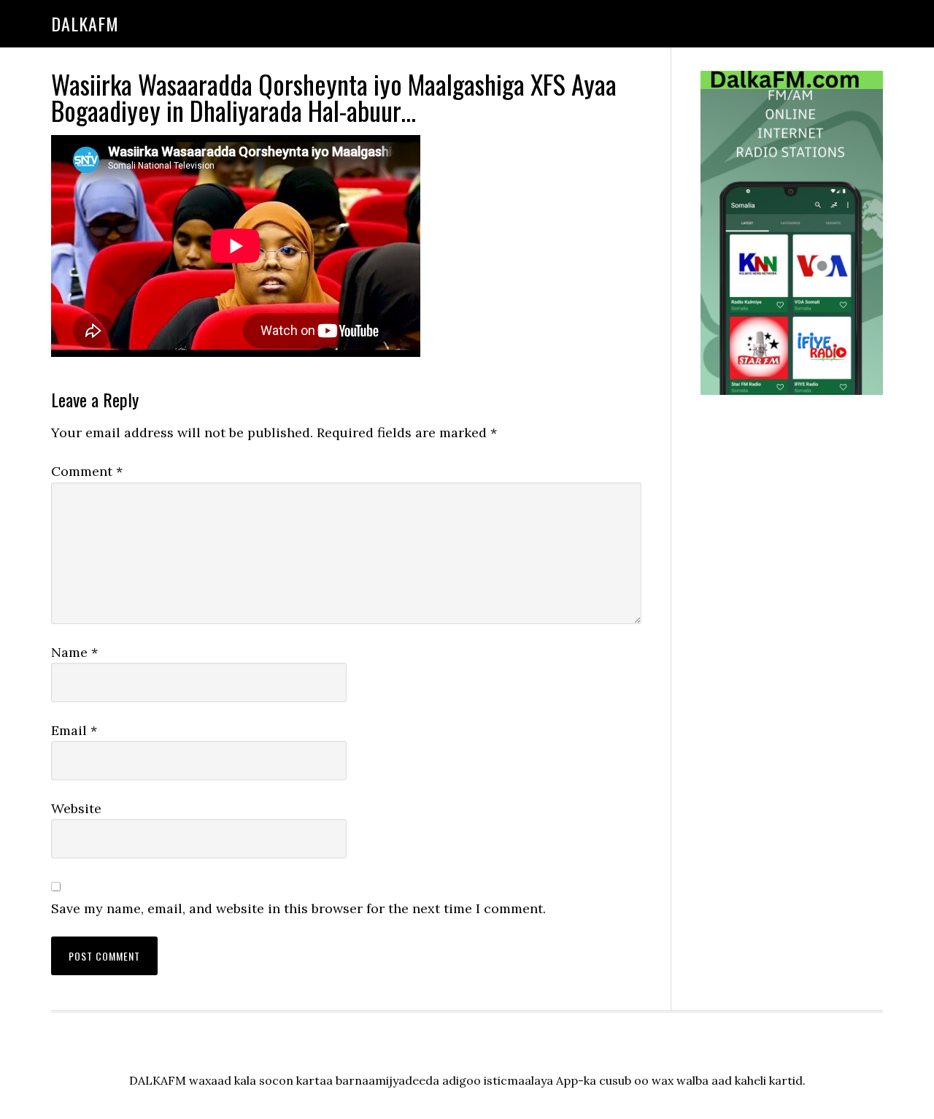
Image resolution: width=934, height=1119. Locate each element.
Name (74, 652)
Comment (87, 471)
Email (74, 730)
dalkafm (85, 23)
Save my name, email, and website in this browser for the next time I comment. (298, 908)
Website (76, 808)
